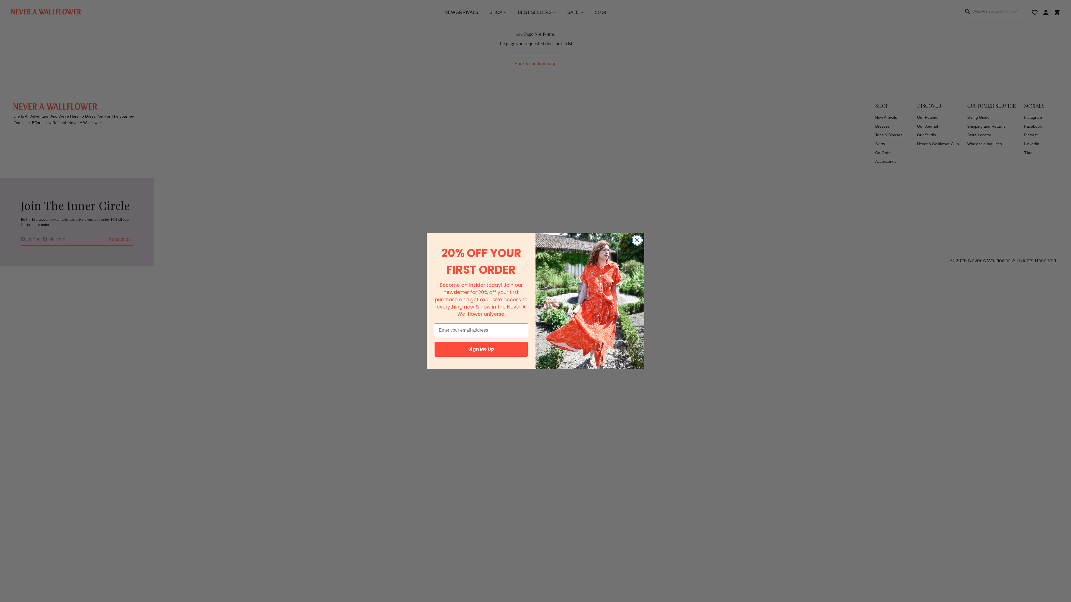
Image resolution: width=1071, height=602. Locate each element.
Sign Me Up (481, 349)
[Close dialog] (637, 240)
